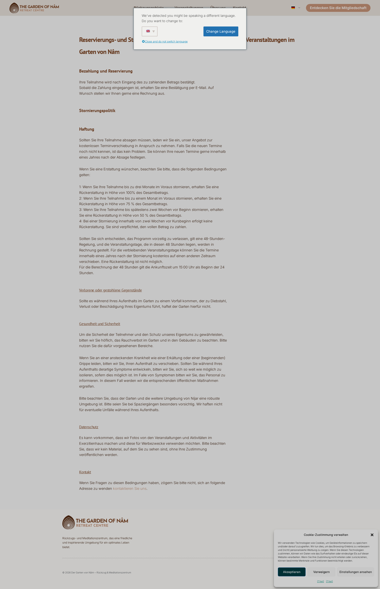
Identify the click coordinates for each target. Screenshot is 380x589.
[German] (295, 8)
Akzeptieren (291, 572)
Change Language (220, 31)
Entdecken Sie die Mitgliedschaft (338, 8)
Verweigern (321, 572)
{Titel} (320, 581)
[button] (372, 535)
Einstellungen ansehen (355, 572)
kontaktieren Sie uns (129, 488)
